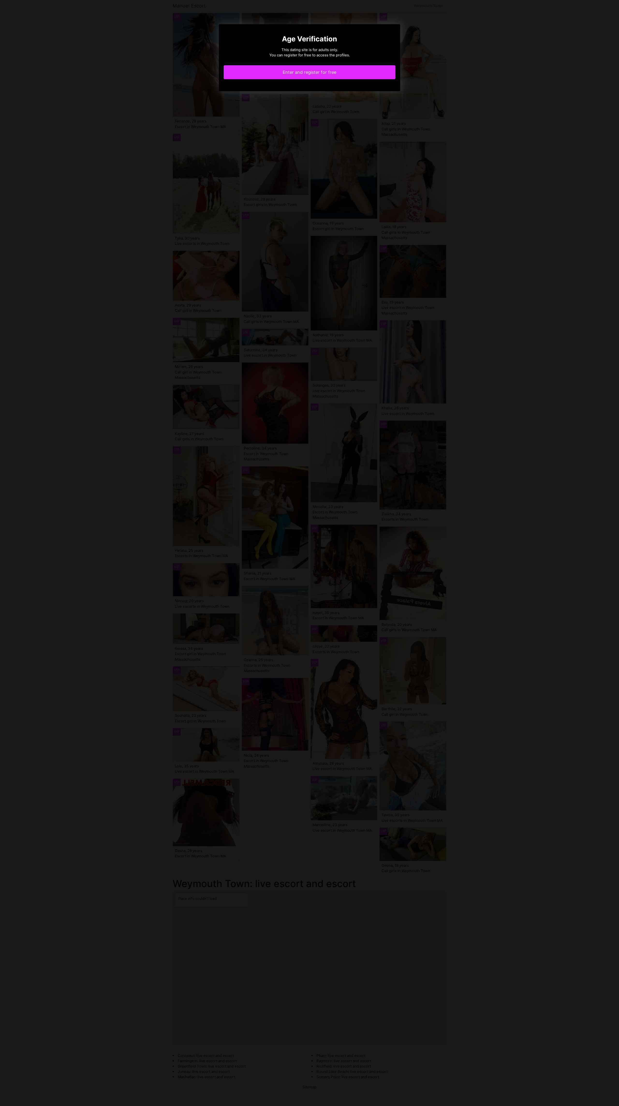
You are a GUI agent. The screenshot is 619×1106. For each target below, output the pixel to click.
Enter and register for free (309, 72)
